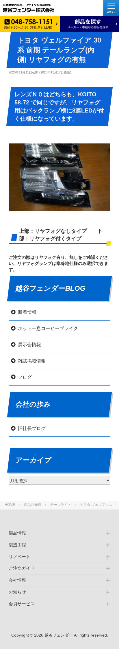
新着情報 (27, 312)
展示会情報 (29, 344)
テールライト (60, 505)
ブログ (25, 377)
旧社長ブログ (32, 428)
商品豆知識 (32, 505)
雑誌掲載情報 (32, 360)
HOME (10, 505)
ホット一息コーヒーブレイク (48, 328)
